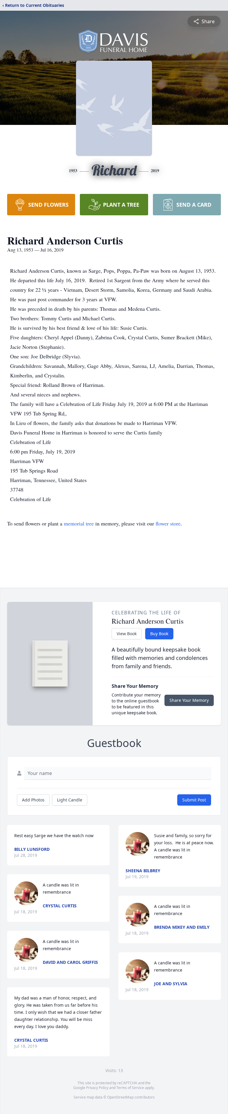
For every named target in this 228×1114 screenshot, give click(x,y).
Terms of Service (130, 1087)
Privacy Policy (97, 1087)
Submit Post (194, 800)
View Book (127, 633)
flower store (168, 523)
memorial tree (79, 523)
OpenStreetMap (120, 1097)
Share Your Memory (189, 700)
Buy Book (159, 633)
